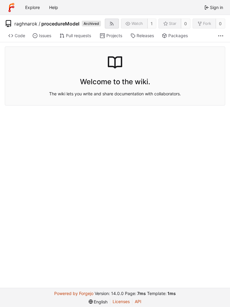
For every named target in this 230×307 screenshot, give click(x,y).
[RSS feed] (112, 23)
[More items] (220, 36)
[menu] (98, 301)
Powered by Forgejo (73, 293)
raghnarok (25, 24)
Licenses (121, 301)
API (138, 301)
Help (53, 7)
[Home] (11, 7)
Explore (32, 7)
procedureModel (60, 24)
